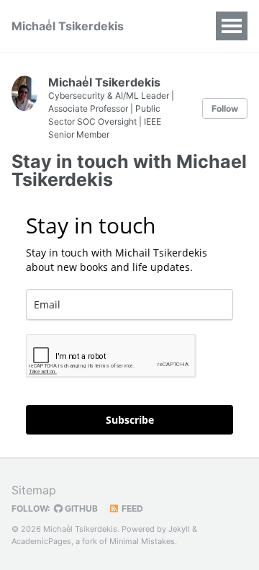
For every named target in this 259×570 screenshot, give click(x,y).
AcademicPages (41, 541)
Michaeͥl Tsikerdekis (68, 26)
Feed (131, 508)
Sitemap (34, 490)
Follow (225, 108)
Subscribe (130, 420)
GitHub (80, 508)
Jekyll (179, 529)
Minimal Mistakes (142, 541)
